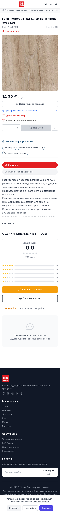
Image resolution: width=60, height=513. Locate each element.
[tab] (30, 165)
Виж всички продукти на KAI (19, 141)
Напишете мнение (32, 289)
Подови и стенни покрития (17, 10)
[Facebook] (3, 393)
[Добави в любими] (55, 128)
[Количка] (56, 4)
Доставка (7, 414)
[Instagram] (8, 393)
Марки (5, 422)
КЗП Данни (7, 443)
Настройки (30, 508)
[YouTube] (12, 393)
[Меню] (5, 4)
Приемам (46, 508)
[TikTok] (21, 393)
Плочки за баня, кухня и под (41, 10)
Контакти (6, 410)
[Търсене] (46, 4)
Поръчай (38, 127)
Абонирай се (48, 472)
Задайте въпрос (32, 298)
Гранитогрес (9, 148)
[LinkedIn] (17, 393)
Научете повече (41, 501)
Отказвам (14, 508)
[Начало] (3, 10)
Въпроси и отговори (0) (32, 308)
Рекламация (8, 451)
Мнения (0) (10, 308)
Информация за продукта (31, 104)
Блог (4, 418)
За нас (5, 406)
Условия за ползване (12, 439)
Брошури (6, 426)
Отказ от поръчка (11, 447)
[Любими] (51, 4)
